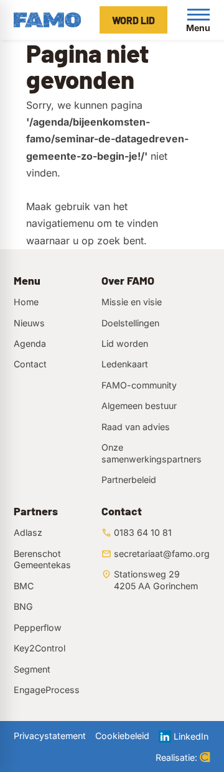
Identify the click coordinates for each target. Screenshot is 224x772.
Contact (30, 364)
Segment (32, 669)
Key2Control (39, 648)
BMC (24, 586)
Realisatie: (176, 757)
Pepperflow (38, 627)
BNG (23, 606)
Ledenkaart (124, 364)
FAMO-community (139, 385)
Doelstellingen (130, 323)
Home (26, 301)
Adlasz (28, 532)
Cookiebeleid (122, 735)
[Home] (47, 20)
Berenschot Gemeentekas (42, 559)
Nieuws (29, 323)
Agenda (30, 343)
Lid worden (124, 343)
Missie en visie (131, 301)
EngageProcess (47, 689)
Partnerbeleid (128, 479)
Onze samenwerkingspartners (151, 453)
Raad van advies (135, 426)
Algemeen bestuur (139, 405)
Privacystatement (50, 735)
